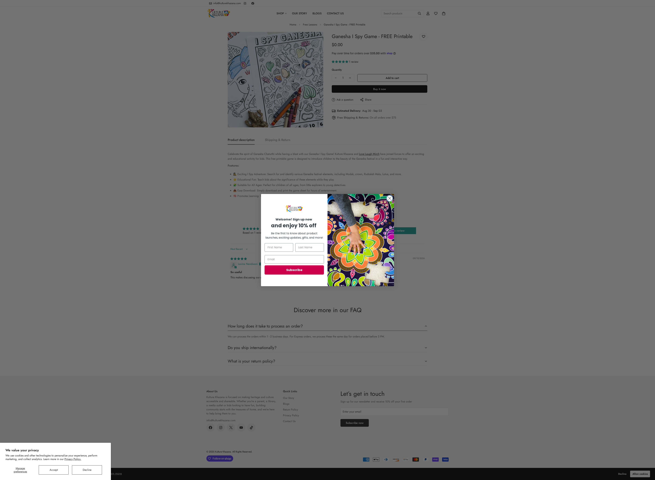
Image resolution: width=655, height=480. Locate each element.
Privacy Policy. (72, 459)
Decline (87, 470)
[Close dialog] (390, 198)
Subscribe (294, 270)
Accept (54, 470)
